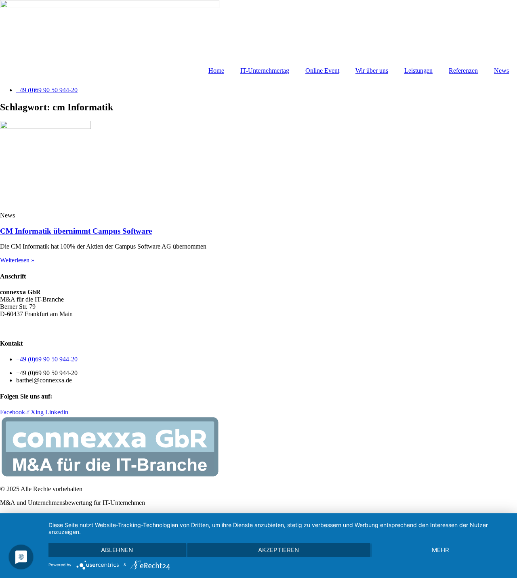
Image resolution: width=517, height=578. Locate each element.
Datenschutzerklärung (46, 327)
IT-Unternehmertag (264, 70)
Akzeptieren (278, 550)
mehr (440, 550)
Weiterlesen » (17, 260)
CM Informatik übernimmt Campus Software (76, 231)
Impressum (93, 327)
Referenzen (463, 70)
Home (216, 70)
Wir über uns (371, 70)
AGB (7, 327)
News (501, 70)
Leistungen (418, 70)
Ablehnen (117, 550)
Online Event (322, 70)
